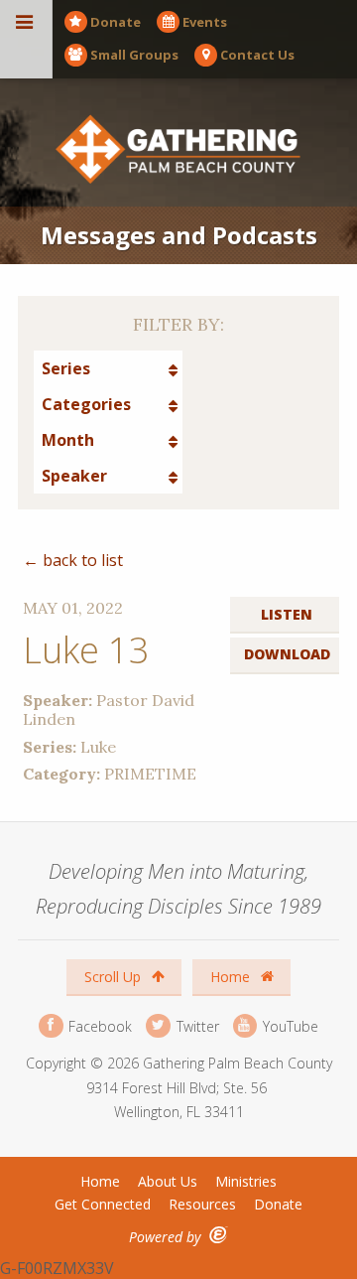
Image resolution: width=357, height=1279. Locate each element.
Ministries (246, 1181)
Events (204, 22)
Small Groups (134, 55)
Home (232, 976)
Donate (115, 22)
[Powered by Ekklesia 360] (218, 1234)
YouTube (288, 1025)
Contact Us (257, 55)
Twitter (195, 1025)
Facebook (98, 1025)
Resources (202, 1204)
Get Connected (103, 1204)
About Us (167, 1181)
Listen (286, 614)
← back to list (73, 560)
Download (287, 653)
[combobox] (108, 368)
